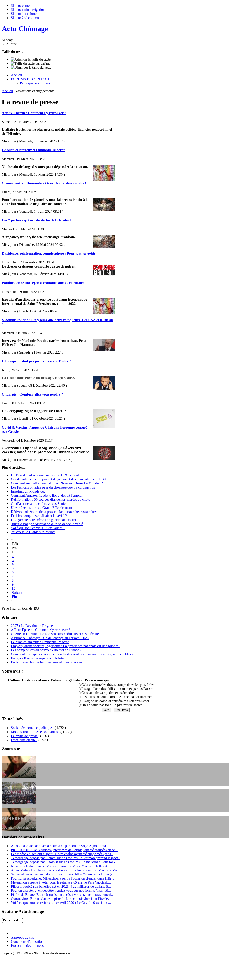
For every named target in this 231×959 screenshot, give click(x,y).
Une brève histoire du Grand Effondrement (41, 508)
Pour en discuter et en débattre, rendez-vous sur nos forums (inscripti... (61, 890)
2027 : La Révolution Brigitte (32, 626)
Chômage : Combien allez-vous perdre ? (32, 394)
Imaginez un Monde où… (29, 491)
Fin (14, 596)
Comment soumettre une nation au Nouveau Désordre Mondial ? (57, 483)
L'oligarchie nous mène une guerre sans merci (43, 520)
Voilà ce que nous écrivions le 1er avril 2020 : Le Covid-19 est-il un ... (61, 903)
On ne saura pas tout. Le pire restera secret (111, 705)
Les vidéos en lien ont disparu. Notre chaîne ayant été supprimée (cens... (62, 854)
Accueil (7, 91)
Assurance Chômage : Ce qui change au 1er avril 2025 (50, 638)
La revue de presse (24, 736)
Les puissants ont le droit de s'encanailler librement (117, 697)
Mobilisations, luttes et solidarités (35, 732)
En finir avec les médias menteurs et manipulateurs (47, 662)
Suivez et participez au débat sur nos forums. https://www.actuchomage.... (63, 874)
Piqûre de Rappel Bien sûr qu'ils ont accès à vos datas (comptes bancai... (62, 894)
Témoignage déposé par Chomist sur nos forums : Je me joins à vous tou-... (64, 862)
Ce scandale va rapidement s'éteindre (107, 693)
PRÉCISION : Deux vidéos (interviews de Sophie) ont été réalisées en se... (64, 850)
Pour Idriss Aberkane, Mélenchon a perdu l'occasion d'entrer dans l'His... (62, 878)
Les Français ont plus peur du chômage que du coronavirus (53, 487)
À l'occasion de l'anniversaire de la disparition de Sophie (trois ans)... (60, 846)
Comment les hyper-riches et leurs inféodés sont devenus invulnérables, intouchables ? (72, 654)
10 (13, 588)
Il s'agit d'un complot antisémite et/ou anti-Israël (115, 701)
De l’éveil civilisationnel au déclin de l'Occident (45, 475)
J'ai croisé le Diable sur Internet (33, 532)
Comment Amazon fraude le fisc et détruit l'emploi (46, 495)
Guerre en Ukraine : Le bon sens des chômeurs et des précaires (55, 634)
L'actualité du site (24, 740)
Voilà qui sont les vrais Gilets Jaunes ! (38, 528)
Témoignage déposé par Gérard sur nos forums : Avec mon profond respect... (65, 858)
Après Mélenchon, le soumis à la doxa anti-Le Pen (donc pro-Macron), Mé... (65, 870)
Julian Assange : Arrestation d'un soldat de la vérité (47, 524)
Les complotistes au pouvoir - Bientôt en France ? (46, 650)
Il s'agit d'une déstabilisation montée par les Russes (117, 689)
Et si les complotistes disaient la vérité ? (39, 516)
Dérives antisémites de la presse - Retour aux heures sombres (54, 512)
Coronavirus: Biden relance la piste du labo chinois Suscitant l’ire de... (61, 899)
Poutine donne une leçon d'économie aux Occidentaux (43, 283)
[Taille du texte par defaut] (30, 63)
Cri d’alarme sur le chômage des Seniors (39, 503)
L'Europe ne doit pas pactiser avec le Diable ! (36, 361)
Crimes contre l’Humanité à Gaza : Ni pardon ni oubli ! (44, 183)
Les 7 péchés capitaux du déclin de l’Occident (36, 220)
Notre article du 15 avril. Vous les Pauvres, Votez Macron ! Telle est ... (61, 866)
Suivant (17, 592)
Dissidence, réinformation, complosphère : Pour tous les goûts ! (49, 253)
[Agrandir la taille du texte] (31, 59)
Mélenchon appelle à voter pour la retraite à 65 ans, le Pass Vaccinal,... (61, 882)
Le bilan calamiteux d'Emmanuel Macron (33, 150)
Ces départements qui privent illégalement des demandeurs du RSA (58, 479)
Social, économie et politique (32, 728)
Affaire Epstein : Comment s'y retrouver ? (34, 113)
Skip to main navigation (28, 10)
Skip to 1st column (24, 14)
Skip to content (21, 5)
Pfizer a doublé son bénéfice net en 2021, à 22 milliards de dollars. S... (61, 886)
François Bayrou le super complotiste (37, 658)
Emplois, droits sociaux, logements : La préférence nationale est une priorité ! (65, 646)
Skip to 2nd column (25, 18)
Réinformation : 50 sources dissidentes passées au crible (50, 499)
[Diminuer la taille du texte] (31, 67)
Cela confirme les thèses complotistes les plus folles (117, 685)
